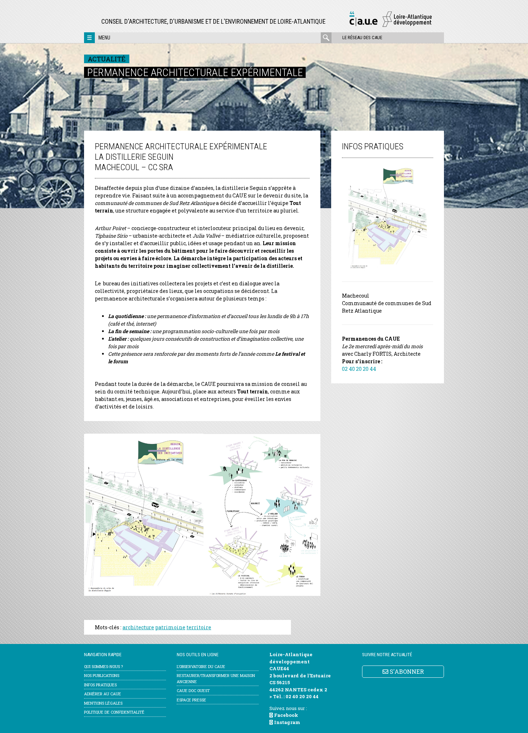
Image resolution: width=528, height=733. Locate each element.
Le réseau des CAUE (362, 37)
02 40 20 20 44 (359, 368)
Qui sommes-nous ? (103, 666)
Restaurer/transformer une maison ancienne (216, 678)
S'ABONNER (406, 671)
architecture (138, 627)
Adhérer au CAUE (102, 693)
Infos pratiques (100, 684)
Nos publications (101, 675)
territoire (198, 627)
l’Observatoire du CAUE (201, 666)
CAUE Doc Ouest (193, 690)
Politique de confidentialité (114, 712)
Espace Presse (191, 699)
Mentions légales (103, 703)
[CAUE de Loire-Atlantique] (390, 25)
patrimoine (170, 627)
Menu (104, 38)
